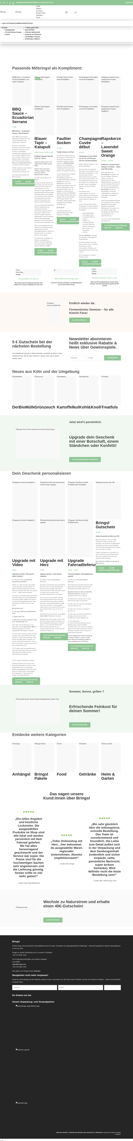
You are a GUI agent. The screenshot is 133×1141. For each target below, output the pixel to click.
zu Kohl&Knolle (79, 320)
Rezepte (4, 27)
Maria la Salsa (19, 164)
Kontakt (129, 2)
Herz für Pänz (29, 30)
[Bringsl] (15, 12)
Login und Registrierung (10, 23)
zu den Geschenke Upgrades (85, 459)
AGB (84, 1132)
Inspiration (39, 15)
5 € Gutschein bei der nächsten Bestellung (32, 344)
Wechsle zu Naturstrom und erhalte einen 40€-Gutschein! (76, 903)
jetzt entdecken (79, 725)
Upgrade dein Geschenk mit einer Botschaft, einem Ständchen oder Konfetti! (94, 441)
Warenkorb (22, 23)
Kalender (37, 971)
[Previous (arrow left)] (0, 1140)
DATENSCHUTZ (90, 1132)
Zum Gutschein (52, 920)
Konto (38, 17)
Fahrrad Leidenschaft (32, 32)
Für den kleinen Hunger (13, 32)
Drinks (7, 34)
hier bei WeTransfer (30, 611)
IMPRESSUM (98, 1132)
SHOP (38, 6)
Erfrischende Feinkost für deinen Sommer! (93, 708)
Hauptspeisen (10, 30)
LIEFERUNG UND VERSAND (76, 1132)
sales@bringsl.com (19, 964)
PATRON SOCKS (69, 163)
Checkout (29, 23)
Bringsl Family (41, 13)
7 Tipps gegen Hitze (32, 27)
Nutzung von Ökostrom (33, 34)
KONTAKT (65, 1132)
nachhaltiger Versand (32, 36)
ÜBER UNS (59, 1132)
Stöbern (39, 8)
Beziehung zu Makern (32, 39)
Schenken (39, 11)
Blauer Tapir (37, 184)
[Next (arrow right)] (2, 1140)
